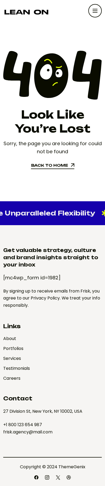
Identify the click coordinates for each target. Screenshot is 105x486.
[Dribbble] (68, 477)
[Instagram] (47, 477)
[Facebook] (36, 477)
